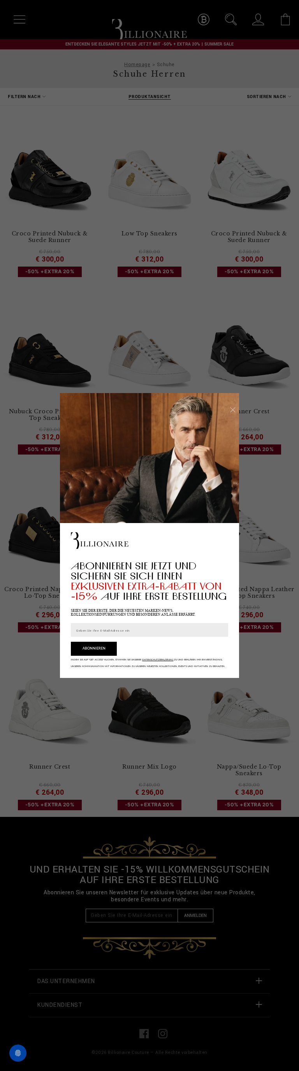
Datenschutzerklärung (157, 659)
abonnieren (94, 648)
